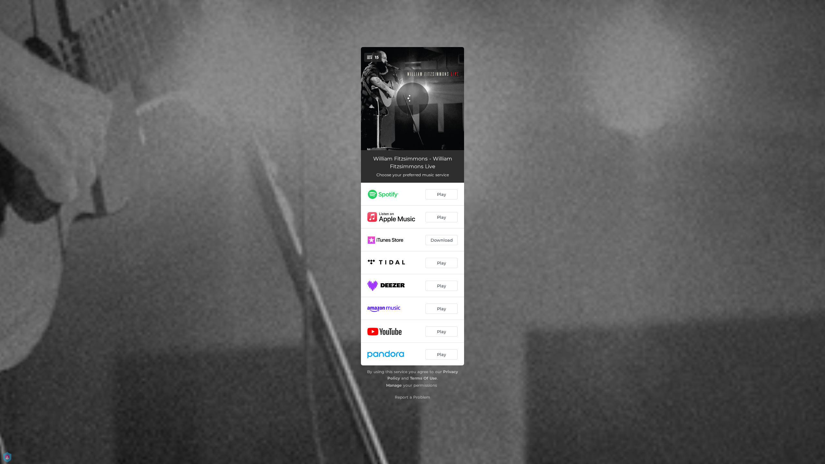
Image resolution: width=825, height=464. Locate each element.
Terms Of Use (423, 378)
